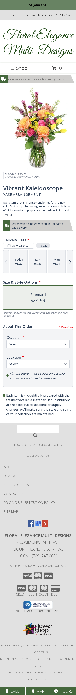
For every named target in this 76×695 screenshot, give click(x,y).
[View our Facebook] (31, 525)
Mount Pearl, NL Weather (19, 659)
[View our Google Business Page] (38, 525)
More (9, 215)
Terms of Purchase (49, 672)
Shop (21, 68)
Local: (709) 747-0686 (38, 555)
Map (39, 691)
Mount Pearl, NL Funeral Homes (26, 645)
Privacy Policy (20, 672)
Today (43, 245)
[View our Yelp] (45, 525)
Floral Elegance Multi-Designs (38, 43)
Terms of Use (38, 679)
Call (14, 691)
